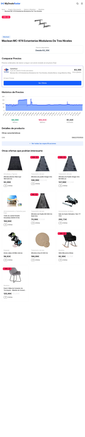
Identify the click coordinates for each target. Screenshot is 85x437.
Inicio (3, 9)
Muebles (41, 9)
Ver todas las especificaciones (44, 143)
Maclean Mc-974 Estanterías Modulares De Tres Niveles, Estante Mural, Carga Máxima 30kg (40, 73)
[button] (77, 3)
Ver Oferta (42, 83)
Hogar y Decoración (14, 9)
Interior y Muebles (30, 9)
